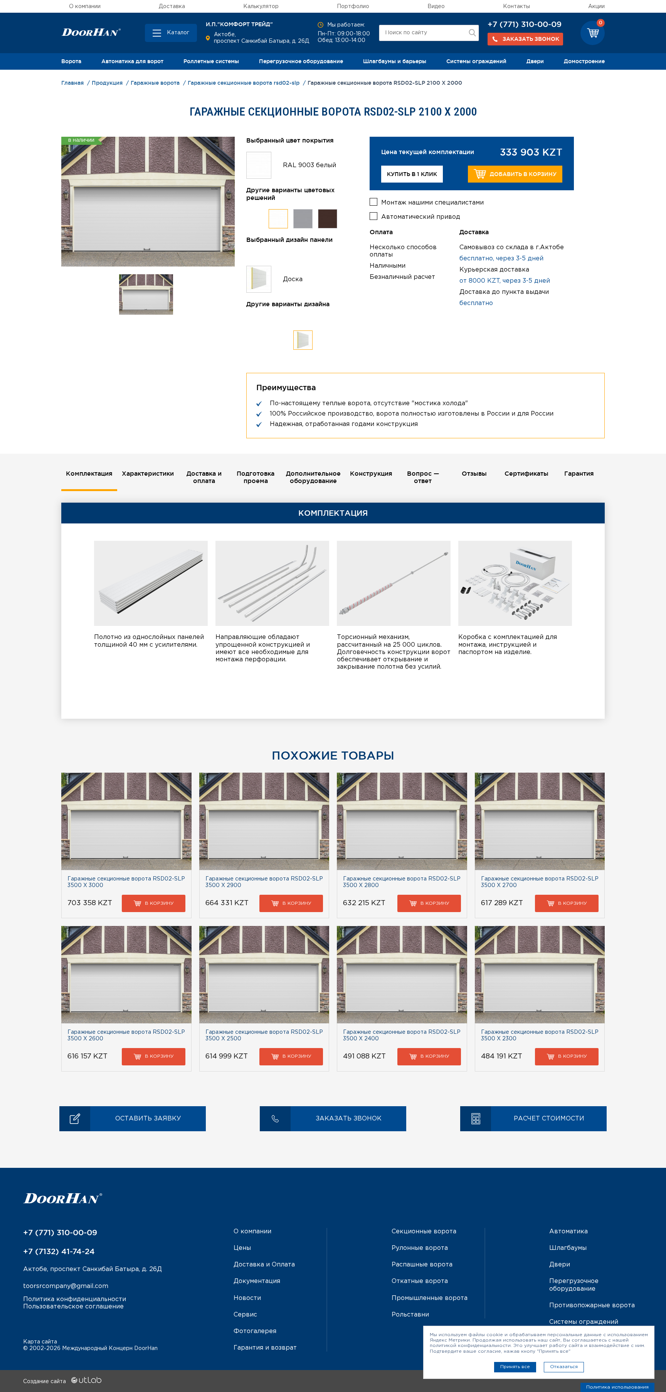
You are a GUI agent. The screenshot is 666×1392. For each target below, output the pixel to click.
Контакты (516, 6)
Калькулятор (261, 6)
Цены (242, 1248)
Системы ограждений (476, 61)
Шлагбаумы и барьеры (394, 61)
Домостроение (584, 61)
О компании (85, 6)
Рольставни (410, 1315)
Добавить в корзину (523, 174)
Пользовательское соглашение (73, 1307)
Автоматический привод (420, 217)
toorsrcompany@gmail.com (65, 1286)
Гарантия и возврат (265, 1348)
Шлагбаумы (568, 1248)
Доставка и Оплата (264, 1265)
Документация (257, 1281)
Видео (436, 6)
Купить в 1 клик (412, 174)
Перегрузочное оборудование (301, 61)
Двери (535, 61)
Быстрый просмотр (126, 821)
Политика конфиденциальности (74, 1299)
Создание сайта (45, 1381)
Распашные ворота (422, 1265)
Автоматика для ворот (132, 61)
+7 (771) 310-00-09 (525, 24)
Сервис (245, 1315)
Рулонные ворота (420, 1248)
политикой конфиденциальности (470, 1345)
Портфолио (353, 6)
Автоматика (568, 1231)
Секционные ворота (424, 1231)
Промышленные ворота (430, 1298)
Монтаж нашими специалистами (432, 203)
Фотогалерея (255, 1331)
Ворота (71, 61)
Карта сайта (40, 1342)
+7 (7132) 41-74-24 (59, 1251)
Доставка (172, 6)
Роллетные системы (211, 61)
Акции (596, 6)
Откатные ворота (420, 1281)
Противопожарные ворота (592, 1305)
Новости (247, 1298)
